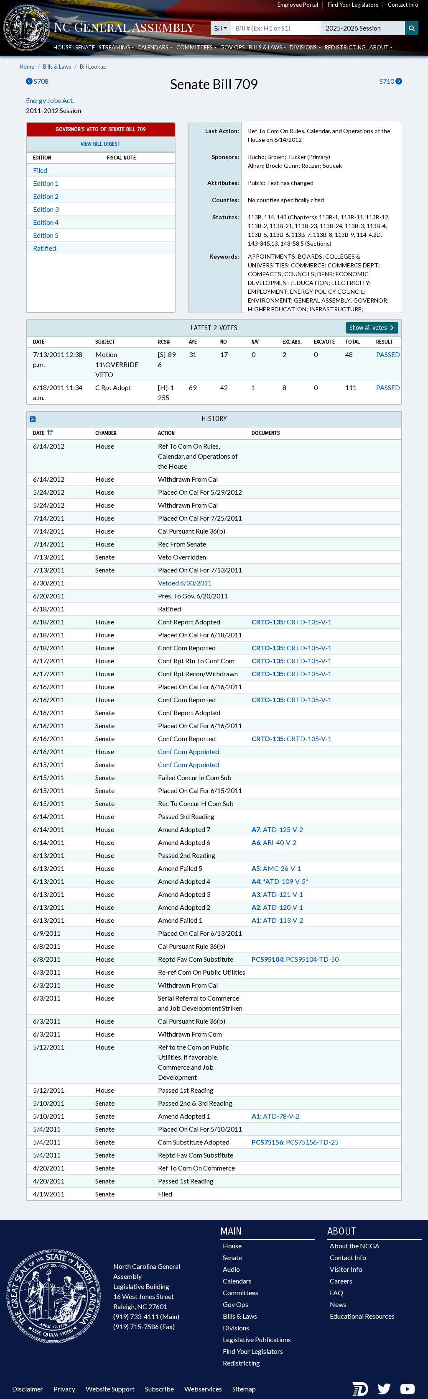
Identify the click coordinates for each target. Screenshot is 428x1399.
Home (27, 66)
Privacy (64, 1389)
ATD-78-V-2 (275, 1116)
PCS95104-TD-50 (295, 959)
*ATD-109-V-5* (280, 881)
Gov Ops (232, 47)
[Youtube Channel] (407, 1389)
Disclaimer (27, 1389)
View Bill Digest (100, 144)
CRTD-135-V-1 (291, 622)
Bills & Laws (57, 66)
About (379, 47)
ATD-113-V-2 (277, 920)
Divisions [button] (303, 47)
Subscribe (159, 1389)
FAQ (336, 1292)
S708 (40, 81)
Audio (231, 1269)
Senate (85, 47)
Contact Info (403, 4)
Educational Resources (362, 1316)
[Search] (411, 28)
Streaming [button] (114, 47)
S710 (387, 81)
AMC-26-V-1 (276, 868)
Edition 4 (46, 222)
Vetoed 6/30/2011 (184, 583)
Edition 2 (46, 196)
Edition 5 (46, 235)
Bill (218, 28)
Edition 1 (46, 183)
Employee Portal (298, 4)
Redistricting (345, 47)
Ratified (44, 248)
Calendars (237, 1281)
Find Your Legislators (353, 4)
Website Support (110, 1389)
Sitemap (244, 1389)
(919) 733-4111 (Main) (146, 1316)
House (62, 47)
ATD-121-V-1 (277, 894)
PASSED (388, 354)
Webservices (203, 1389)
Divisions (236, 1328)
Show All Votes (369, 327)
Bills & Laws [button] (265, 47)
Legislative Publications (257, 1339)
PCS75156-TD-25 (295, 1142)
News (338, 1304)
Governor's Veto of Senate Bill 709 (101, 129)
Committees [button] (194, 47)
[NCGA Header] (124, 28)
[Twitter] (384, 1389)
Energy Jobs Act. (50, 100)
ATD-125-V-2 (277, 829)
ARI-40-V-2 (274, 842)
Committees (240, 1292)
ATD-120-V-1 (277, 907)
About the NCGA (355, 1246)
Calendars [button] (153, 47)
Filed (40, 170)
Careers (341, 1281)
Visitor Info (346, 1269)
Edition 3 (46, 209)
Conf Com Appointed (188, 751)
